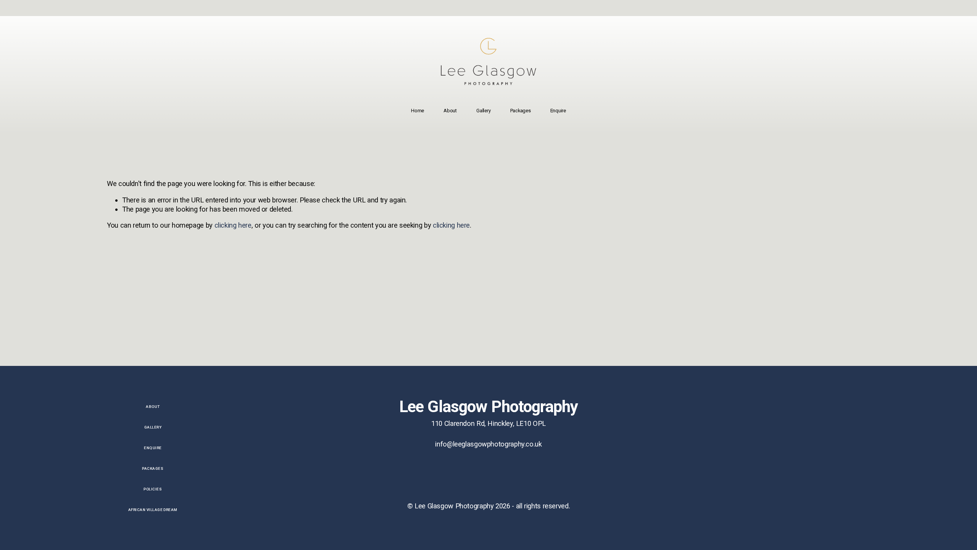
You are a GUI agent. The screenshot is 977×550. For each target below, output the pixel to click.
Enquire (558, 110)
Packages (520, 110)
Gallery (483, 110)
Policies (152, 489)
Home (417, 110)
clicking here (233, 225)
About (450, 110)
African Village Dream (152, 510)
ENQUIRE (152, 448)
